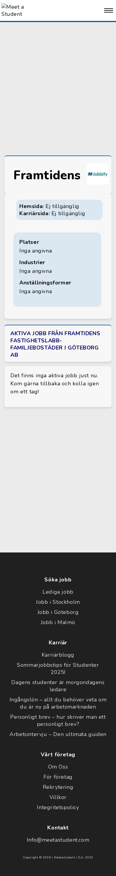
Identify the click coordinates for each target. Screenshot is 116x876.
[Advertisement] (58, 87)
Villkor (58, 797)
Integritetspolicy (58, 807)
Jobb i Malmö (58, 622)
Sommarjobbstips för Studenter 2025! (58, 668)
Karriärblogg (58, 654)
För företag (58, 776)
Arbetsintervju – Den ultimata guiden (58, 734)
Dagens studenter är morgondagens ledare (57, 686)
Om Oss (58, 766)
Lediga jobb (58, 591)
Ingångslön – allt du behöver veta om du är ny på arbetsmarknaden (58, 703)
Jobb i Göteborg (58, 612)
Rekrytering (58, 787)
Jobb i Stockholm (58, 602)
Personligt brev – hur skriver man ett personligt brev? (58, 720)
